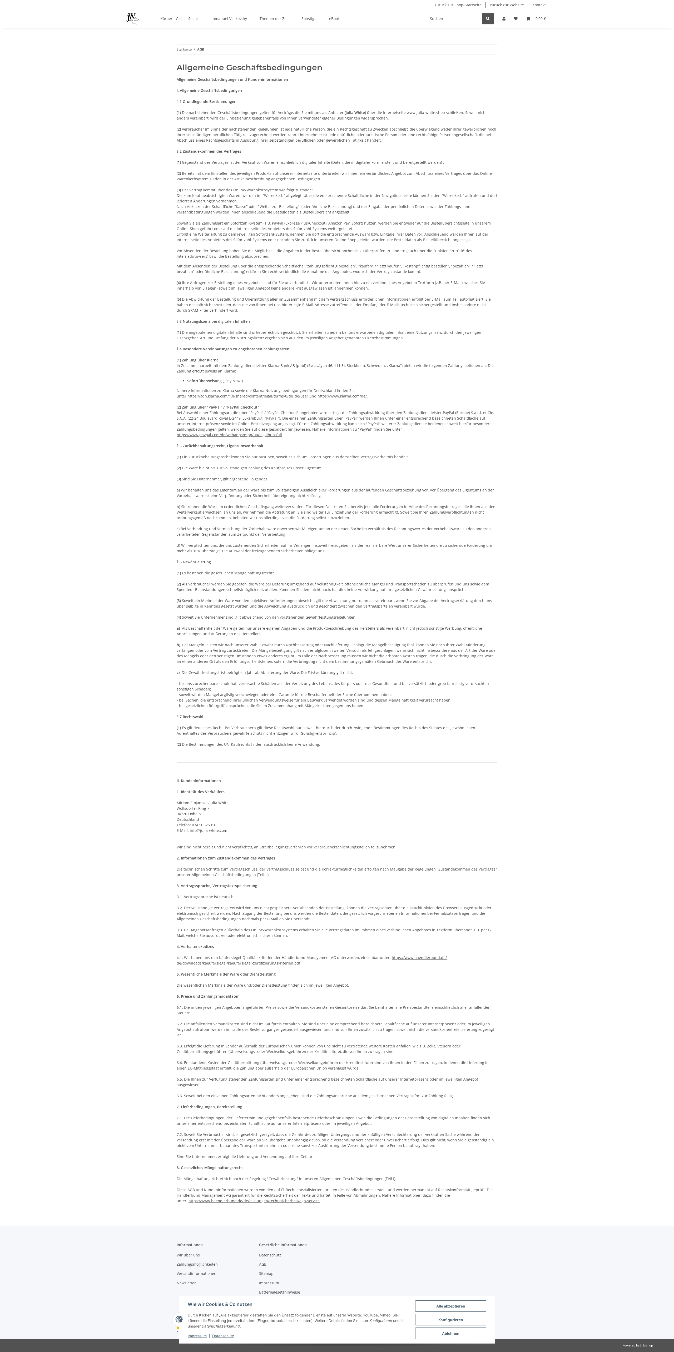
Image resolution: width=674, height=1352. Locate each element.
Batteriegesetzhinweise (279, 1292)
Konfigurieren (450, 1320)
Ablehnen (450, 1333)
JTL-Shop (646, 1345)
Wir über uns (188, 1254)
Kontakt (539, 4)
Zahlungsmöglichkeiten (197, 1264)
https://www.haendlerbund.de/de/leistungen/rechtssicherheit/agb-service (254, 1200)
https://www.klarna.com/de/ (342, 396)
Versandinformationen (196, 1273)
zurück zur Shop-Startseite (458, 4)
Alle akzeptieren (450, 1306)
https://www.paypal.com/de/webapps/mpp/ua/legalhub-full (229, 434)
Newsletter (186, 1282)
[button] (504, 18)
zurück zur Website (507, 4)
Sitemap (266, 1273)
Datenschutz (223, 1336)
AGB (262, 1264)
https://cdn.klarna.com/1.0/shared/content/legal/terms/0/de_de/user (247, 396)
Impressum (197, 1336)
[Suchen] (488, 18)
